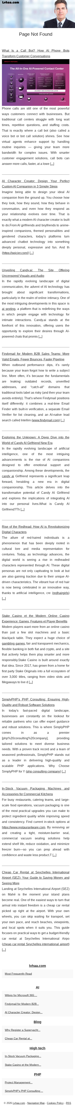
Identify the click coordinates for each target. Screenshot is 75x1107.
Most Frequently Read (18, 973)
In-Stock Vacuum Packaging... (23, 1056)
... (52, 163)
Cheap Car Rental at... (18, 1038)
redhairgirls (60, 593)
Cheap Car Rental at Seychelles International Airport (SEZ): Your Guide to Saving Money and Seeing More (35, 878)
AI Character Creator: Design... (23, 1012)
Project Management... (18, 1082)
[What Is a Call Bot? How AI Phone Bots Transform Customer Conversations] (35, 82)
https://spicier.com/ (15, 253)
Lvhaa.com (19, 1103)
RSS (68, 1103)
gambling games (13, 643)
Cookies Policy (55, 1103)
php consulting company (43, 771)
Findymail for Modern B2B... (22, 1003)
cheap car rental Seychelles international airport (35, 944)
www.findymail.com (45, 420)
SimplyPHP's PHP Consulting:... (24, 1090)
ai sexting (8, 308)
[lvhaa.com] (37, 14)
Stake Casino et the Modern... (23, 1064)
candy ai (8, 476)
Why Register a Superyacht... (22, 1029)
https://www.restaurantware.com (23, 827)
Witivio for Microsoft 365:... (21, 995)
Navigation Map (36, 1103)
